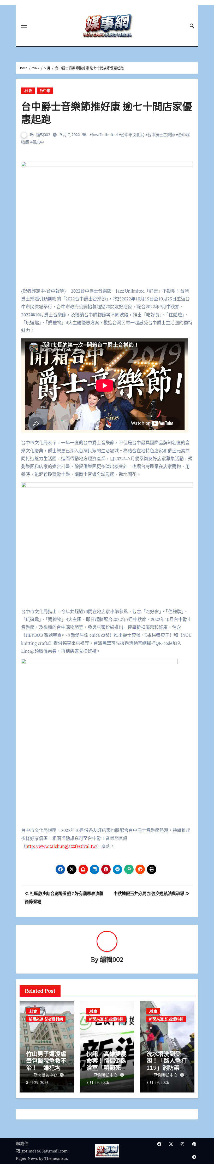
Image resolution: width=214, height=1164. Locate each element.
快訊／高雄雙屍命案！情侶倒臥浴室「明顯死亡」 (106, 1064)
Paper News (27, 1158)
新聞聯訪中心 (46, 1074)
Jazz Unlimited (105, 134)
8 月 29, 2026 (37, 1082)
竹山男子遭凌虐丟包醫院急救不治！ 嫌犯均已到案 (46, 1064)
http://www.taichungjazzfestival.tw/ (61, 846)
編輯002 (43, 134)
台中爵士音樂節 (161, 134)
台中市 (44, 90)
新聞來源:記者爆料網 (46, 1019)
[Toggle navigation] (24, 25)
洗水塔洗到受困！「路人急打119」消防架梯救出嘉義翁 (166, 1064)
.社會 (28, 90)
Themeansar (55, 1158)
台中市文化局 (132, 134)
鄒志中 (38, 142)
